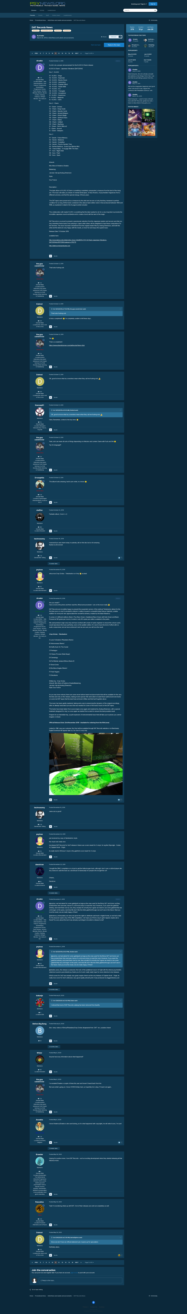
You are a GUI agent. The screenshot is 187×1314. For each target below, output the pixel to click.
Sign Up (153, 4)
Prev (36, 53)
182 (40, 1069)
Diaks (72, 1000)
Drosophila (39, 478)
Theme (85, 1307)
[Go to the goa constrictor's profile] (39, 272)
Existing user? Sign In (138, 4)
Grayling (151, 45)
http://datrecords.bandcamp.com (59, 246)
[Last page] (81, 53)
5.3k (40, 1136)
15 (69, 53)
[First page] (32, 53)
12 (59, 53)
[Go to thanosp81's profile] (39, 412)
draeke (41, 35)
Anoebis (39, 1120)
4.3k (40, 555)
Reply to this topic (114, 45)
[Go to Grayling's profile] (145, 45)
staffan (39, 510)
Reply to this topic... (48, 1280)
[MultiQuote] (50, 256)
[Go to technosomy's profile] (39, 545)
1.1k (40, 422)
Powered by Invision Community (93, 1311)
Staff (47, 15)
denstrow (39, 864)
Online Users (56, 15)
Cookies (101, 1307)
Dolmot (39, 304)
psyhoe (39, 570)
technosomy (39, 539)
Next (77, 53)
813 (40, 586)
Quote (55, 256)
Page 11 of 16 (89, 53)
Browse (33, 10)
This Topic (147, 10)
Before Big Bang (39, 1024)
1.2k (40, 283)
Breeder (39, 1154)
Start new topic (96, 45)
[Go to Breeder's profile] (39, 1161)
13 (62, 53)
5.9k (40, 494)
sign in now (74, 1272)
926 (40, 321)
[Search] (155, 10)
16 (72, 53)
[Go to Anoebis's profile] (39, 1126)
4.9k (40, 1219)
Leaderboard (67, 15)
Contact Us (93, 1307)
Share (104, 37)
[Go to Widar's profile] (39, 1059)
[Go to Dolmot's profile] (39, 310)
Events (40, 15)
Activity (42, 10)
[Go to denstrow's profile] (39, 871)
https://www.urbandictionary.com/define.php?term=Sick (67, 345)
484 (40, 527)
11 (55, 53)
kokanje (39, 996)
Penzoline (39, 1202)
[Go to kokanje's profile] (39, 1002)
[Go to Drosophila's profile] (39, 484)
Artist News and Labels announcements (61, 38)
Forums (32, 15)
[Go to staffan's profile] (39, 517)
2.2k (40, 77)
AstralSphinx (74, 1237)
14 (65, 53)
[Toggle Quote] (52, 309)
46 (40, 1040)
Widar (39, 1053)
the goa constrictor (39, 265)
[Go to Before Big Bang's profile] (39, 1030)
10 (52, 53)
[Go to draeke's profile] (34, 37)
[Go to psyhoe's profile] (39, 576)
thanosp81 (39, 405)
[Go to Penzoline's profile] (39, 1208)
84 (40, 881)
